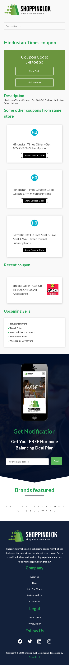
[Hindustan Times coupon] (34, 155)
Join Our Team (34, 589)
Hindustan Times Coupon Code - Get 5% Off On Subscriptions (34, 191)
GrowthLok (34, 657)
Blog (34, 583)
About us (34, 576)
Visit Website (34, 82)
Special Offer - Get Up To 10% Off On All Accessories (27, 289)
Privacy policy (34, 623)
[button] (62, 8)
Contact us (34, 601)
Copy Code (34, 70)
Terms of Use (34, 617)
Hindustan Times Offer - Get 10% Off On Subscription (31, 146)
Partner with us (34, 595)
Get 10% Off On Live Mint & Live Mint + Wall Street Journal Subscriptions (34, 239)
